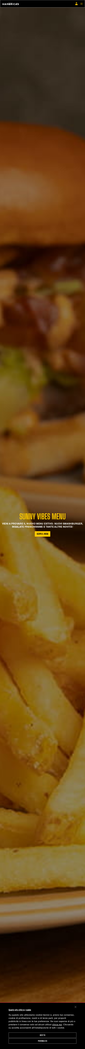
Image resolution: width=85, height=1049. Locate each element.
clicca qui (57, 1025)
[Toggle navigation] (81, 4)
